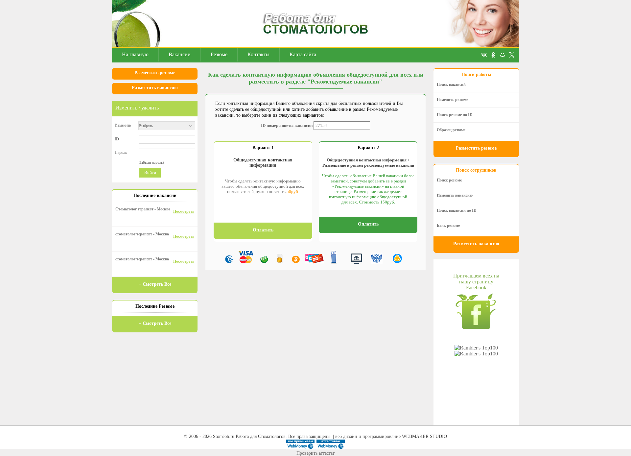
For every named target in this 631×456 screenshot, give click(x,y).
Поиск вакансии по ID (457, 210)
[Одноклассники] (493, 55)
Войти (150, 172)
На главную (135, 54)
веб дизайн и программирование (368, 436)
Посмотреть (183, 211)
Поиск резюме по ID (455, 114)
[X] (512, 55)
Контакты (258, 54)
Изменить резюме (452, 99)
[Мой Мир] (502, 55)
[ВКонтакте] (484, 55)
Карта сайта (303, 54)
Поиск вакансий (451, 84)
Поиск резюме (449, 180)
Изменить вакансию (455, 195)
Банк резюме (448, 225)
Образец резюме (451, 130)
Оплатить (263, 230)
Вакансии (180, 54)
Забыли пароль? (151, 162)
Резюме (219, 54)
